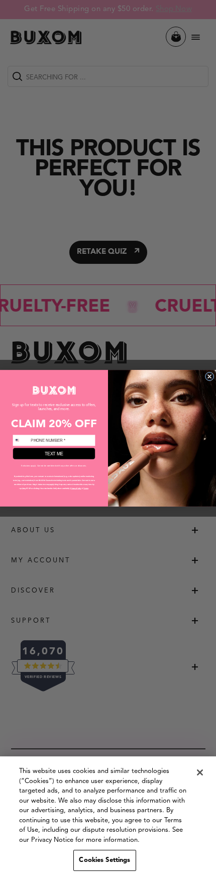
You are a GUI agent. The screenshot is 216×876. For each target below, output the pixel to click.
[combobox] (21, 440)
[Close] (200, 772)
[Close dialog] (209, 376)
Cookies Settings (104, 860)
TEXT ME (54, 453)
